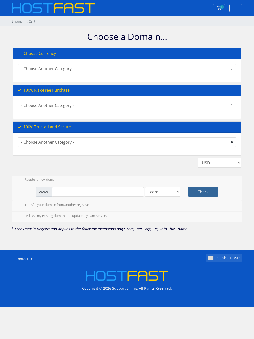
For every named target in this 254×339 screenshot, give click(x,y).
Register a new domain (41, 179)
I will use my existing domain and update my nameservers (66, 216)
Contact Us (24, 258)
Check (203, 192)
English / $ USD (226, 257)
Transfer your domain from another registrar (57, 205)
